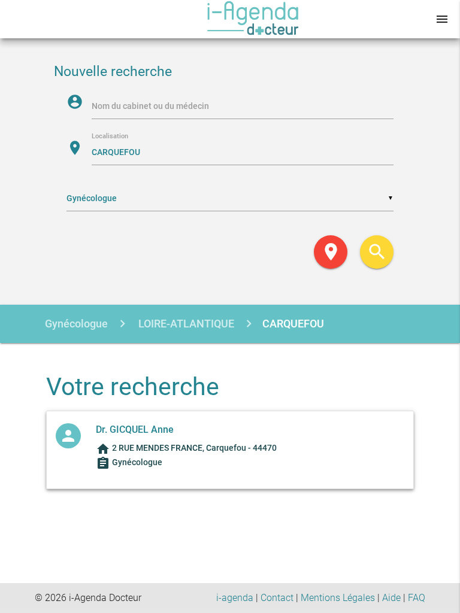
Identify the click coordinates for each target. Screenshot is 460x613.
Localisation (110, 137)
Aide (391, 597)
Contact (277, 597)
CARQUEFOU (293, 323)
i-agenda (234, 597)
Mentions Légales (338, 597)
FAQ (416, 597)
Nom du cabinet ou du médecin (150, 106)
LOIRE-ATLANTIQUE (185, 323)
